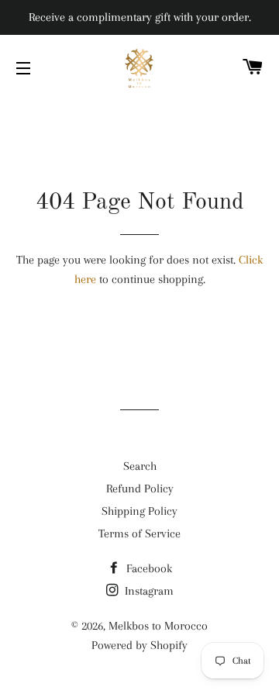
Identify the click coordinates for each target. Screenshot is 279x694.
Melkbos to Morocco (158, 626)
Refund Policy (140, 488)
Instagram (148, 591)
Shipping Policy (139, 511)
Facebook (147, 568)
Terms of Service (139, 533)
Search (140, 466)
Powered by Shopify (139, 645)
